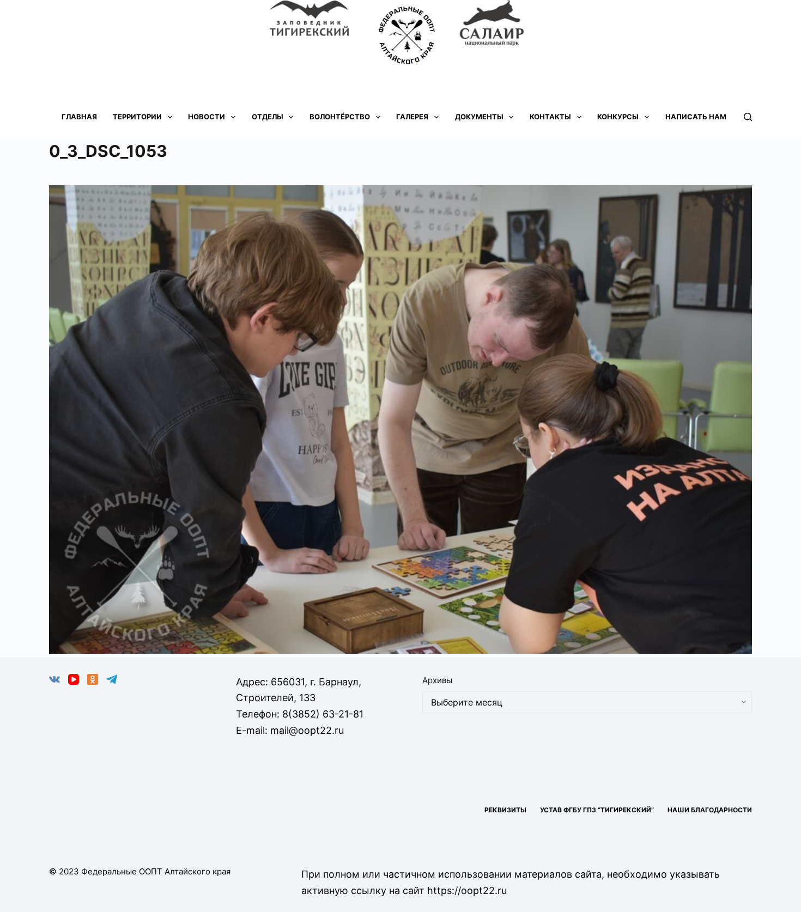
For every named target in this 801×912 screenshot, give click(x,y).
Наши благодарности (710, 810)
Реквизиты (505, 810)
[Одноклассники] (92, 679)
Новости (206, 116)
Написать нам (695, 116)
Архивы (437, 680)
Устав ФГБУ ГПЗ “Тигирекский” (597, 810)
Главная (79, 116)
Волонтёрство (340, 116)
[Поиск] (748, 117)
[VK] (54, 679)
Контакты (550, 116)
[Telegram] (111, 679)
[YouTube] (73, 679)
